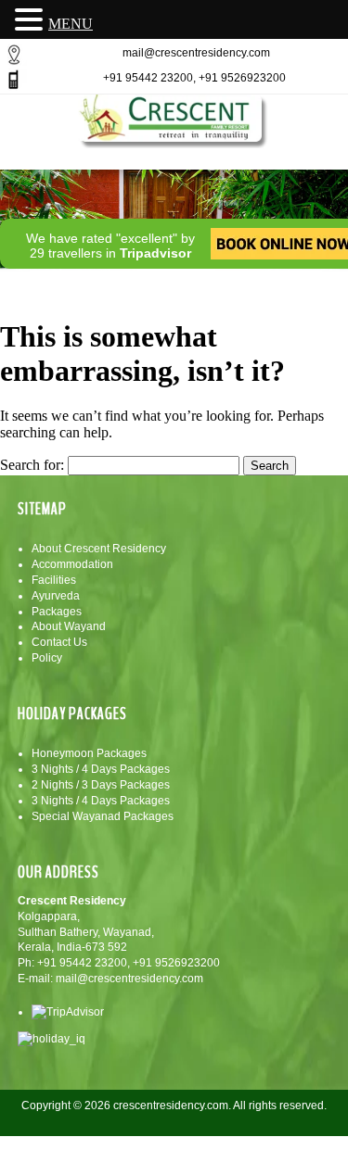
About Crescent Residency (99, 548)
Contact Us (59, 642)
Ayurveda (56, 595)
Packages (57, 611)
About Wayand (69, 626)
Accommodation (72, 564)
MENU (70, 24)
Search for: (32, 465)
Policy (47, 657)
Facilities (54, 580)
